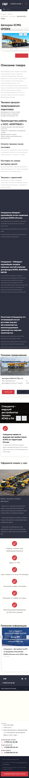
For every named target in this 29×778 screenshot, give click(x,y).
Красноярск (22, 3)
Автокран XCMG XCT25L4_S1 (12, 378)
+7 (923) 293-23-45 (11, 753)
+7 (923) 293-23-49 (11, 747)
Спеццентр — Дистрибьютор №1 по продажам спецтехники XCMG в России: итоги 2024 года (15, 651)
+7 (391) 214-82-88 (15, 3)
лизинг (23, 392)
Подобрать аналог (20, 55)
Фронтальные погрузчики (8, 688)
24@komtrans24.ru (7, 727)
